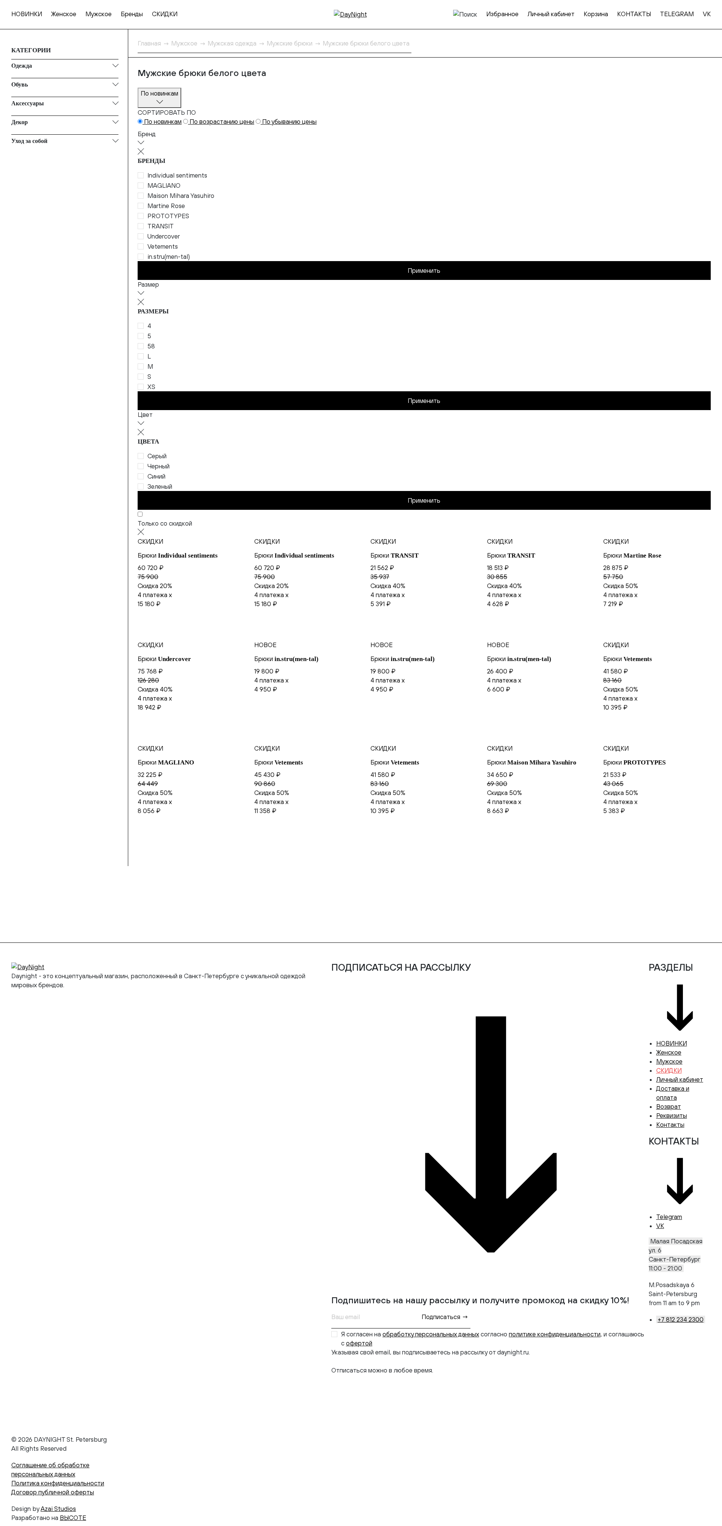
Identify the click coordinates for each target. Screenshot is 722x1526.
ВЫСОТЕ (73, 1517)
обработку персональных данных (430, 1334)
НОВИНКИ (26, 14)
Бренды (132, 14)
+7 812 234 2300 (681, 1319)
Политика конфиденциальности (57, 1483)
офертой (359, 1343)
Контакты (670, 1124)
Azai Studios (58, 1508)
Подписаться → (445, 1317)
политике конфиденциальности (555, 1334)
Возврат (668, 1106)
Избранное (502, 14)
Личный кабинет (551, 14)
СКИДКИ (164, 14)
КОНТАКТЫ (634, 14)
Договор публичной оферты (52, 1492)
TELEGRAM (677, 14)
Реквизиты (671, 1115)
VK (707, 14)
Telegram (669, 1216)
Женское (63, 14)
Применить (424, 270)
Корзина (596, 14)
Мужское (98, 14)
